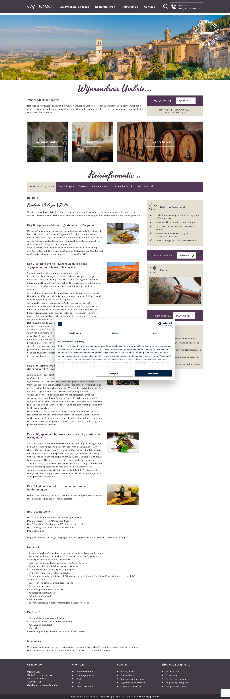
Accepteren (153, 373)
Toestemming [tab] (75, 333)
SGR (78, 682)
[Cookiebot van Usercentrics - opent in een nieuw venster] (160, 324)
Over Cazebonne (84, 671)
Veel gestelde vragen (176, 686)
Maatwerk (183, 315)
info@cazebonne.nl (36, 678)
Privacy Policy (127, 671)
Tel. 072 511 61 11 (35, 681)
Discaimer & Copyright (132, 679)
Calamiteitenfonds (85, 686)
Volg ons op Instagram (177, 682)
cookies (94, 346)
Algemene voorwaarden (132, 682)
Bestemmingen (105, 6)
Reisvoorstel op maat (74, 6)
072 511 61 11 (185, 5)
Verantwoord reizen (175, 675)
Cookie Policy (127, 675)
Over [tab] (155, 333)
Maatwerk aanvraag (130, 686)
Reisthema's (130, 6)
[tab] (41, 187)
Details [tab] (115, 333)
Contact (149, 6)
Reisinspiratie (172, 671)
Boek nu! (184, 101)
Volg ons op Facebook (176, 679)
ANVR (78, 679)
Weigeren (114, 373)
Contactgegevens (85, 675)
